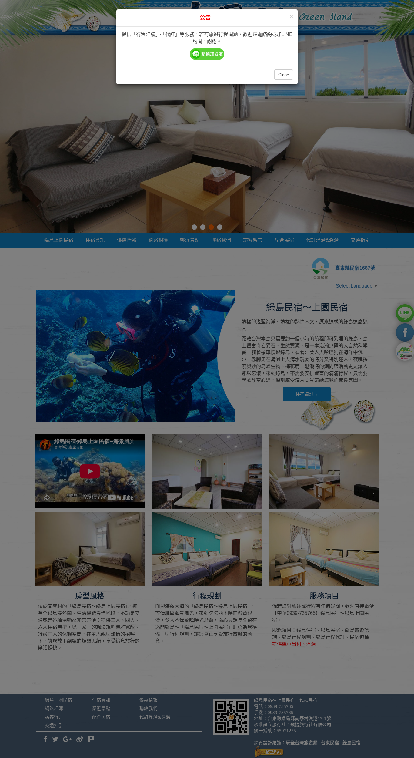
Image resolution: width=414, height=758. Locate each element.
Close (283, 74)
